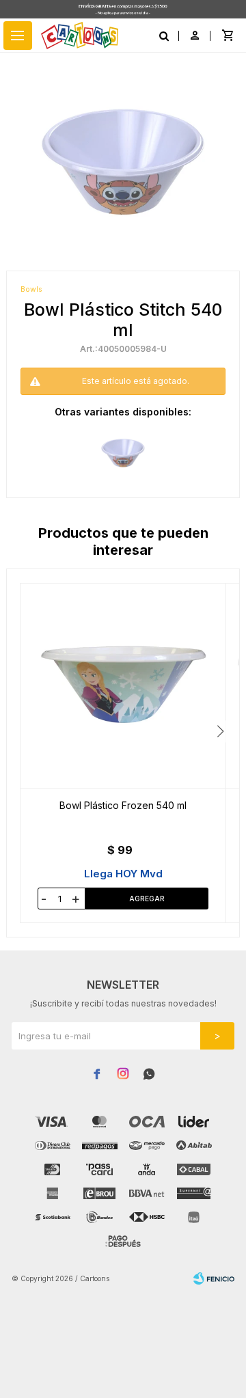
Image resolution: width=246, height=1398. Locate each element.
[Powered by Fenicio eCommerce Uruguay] (213, 1278)
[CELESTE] (123, 453)
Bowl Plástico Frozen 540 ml (123, 805)
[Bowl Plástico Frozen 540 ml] (123, 686)
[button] (220, 731)
